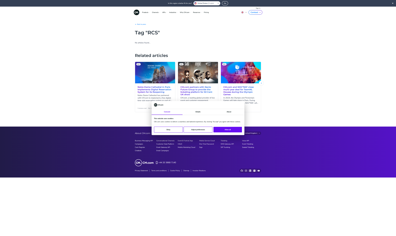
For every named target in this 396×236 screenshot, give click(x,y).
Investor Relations (199, 170)
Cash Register (140, 147)
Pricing (206, 12)
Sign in (258, 8)
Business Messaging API (144, 141)
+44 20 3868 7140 (167, 162)
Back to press (141, 24)
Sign (201, 147)
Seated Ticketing (248, 147)
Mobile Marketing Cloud (186, 147)
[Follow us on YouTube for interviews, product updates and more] (258, 170)
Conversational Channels (165, 141)
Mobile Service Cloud (207, 141)
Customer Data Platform (165, 144)
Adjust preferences (198, 129)
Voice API (245, 141)
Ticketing (224, 141)
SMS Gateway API (227, 144)
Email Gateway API (163, 147)
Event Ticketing (247, 144)
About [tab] (229, 112)
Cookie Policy (175, 170)
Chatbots (138, 150)
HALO (180, 144)
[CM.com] (136, 12)
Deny (168, 129)
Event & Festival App (185, 141)
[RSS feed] (254, 170)
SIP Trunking (225, 147)
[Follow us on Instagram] (246, 170)
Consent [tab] (167, 112)
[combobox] (206, 3)
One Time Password (206, 144)
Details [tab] (198, 112)
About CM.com (142, 133)
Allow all (228, 129)
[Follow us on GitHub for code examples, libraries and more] (242, 170)
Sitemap (186, 170)
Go (225, 3)
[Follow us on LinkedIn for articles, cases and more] (250, 170)
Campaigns (139, 144)
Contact (254, 12)
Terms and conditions (159, 170)
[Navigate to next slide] (261, 83)
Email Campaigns (162, 150)
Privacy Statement (141, 170)
